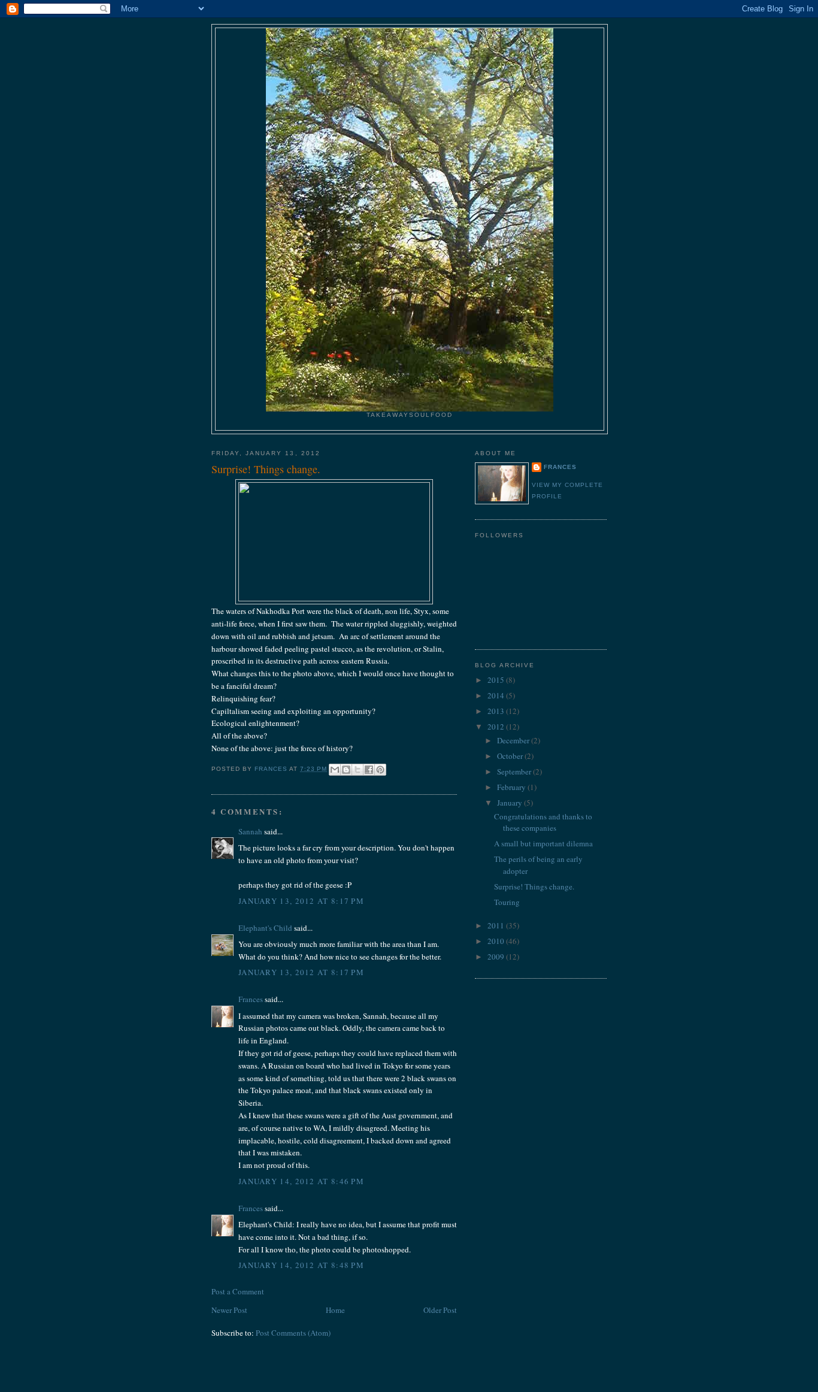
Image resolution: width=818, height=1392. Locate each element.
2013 (496, 711)
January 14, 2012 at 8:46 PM (301, 1181)
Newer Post (229, 1310)
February (512, 787)
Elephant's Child (265, 927)
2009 (496, 956)
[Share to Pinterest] (380, 770)
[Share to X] (357, 770)
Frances (250, 999)
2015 (496, 679)
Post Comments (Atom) (293, 1332)
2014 (496, 695)
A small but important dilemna (543, 843)
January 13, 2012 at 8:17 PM (301, 900)
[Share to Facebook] (369, 770)
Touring (507, 902)
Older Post (440, 1310)
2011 (496, 925)
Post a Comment (237, 1291)
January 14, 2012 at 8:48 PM (301, 1265)
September (515, 771)
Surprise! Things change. (534, 886)
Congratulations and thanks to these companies (543, 822)
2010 (496, 941)
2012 (496, 726)
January (510, 802)
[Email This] (335, 770)
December (514, 740)
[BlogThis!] (346, 770)
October (511, 756)
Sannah (250, 831)
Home (335, 1310)
